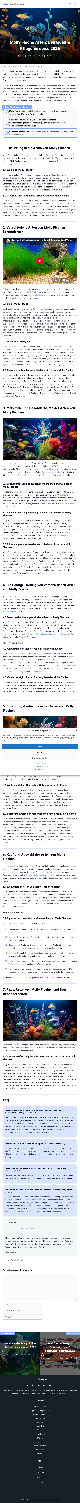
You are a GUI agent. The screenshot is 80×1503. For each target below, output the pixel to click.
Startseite (4, 66)
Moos (40, 1442)
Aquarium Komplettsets (40, 1411)
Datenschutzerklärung (43, 766)
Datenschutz (40, 1472)
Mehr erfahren (62, 1393)
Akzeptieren (40, 747)
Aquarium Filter (40, 1407)
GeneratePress (53, 1500)
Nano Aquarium (40, 1446)
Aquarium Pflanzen (40, 1414)
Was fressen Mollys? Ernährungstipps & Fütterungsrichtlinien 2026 (60, 1347)
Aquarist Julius (27, 1228)
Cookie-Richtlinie (41, 763)
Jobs (40, 1488)
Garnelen (40, 1426)
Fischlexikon (40, 1422)
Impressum (40, 769)
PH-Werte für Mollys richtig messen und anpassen (48, 634)
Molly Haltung (15, 98)
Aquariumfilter (40, 1418)
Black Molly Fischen (36, 295)
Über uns (40, 1483)
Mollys (40, 1438)
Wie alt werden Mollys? (52, 472)
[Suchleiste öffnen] (70, 4)
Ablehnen (40, 752)
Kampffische (40, 1434)
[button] (76, 730)
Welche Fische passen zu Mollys (40, 875)
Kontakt (40, 1477)
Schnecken (40, 1453)
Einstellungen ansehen (40, 758)
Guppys (40, 1430)
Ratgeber (40, 1450)
